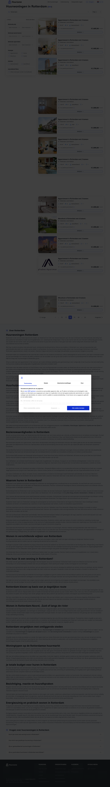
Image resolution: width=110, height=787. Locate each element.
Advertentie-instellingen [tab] (64, 383)
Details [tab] (46, 383)
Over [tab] (82, 383)
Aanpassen (54, 408)
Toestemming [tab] (28, 383)
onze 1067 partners (30, 391)
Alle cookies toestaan (78, 408)
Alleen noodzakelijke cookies (32, 408)
